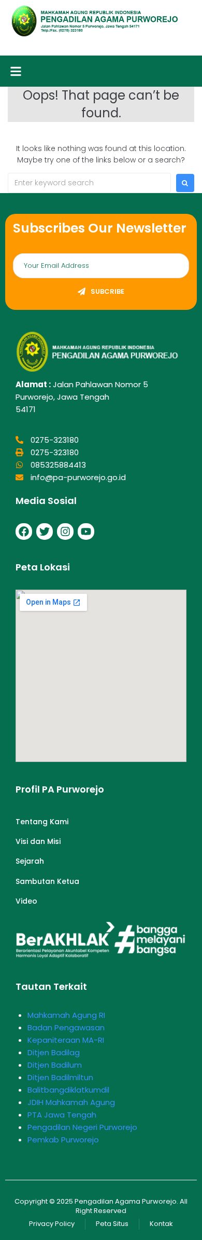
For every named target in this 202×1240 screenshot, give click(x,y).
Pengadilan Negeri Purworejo (82, 1127)
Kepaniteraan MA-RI (65, 1039)
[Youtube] (86, 531)
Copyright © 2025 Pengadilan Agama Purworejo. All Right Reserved (101, 1206)
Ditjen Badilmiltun (60, 1077)
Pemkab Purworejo (63, 1139)
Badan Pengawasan (66, 1027)
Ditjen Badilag (53, 1052)
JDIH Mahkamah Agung (71, 1102)
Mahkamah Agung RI (66, 1015)
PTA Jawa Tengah (61, 1114)
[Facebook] (24, 531)
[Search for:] (89, 183)
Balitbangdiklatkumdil (68, 1089)
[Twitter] (44, 531)
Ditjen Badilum (54, 1064)
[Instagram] (65, 531)
